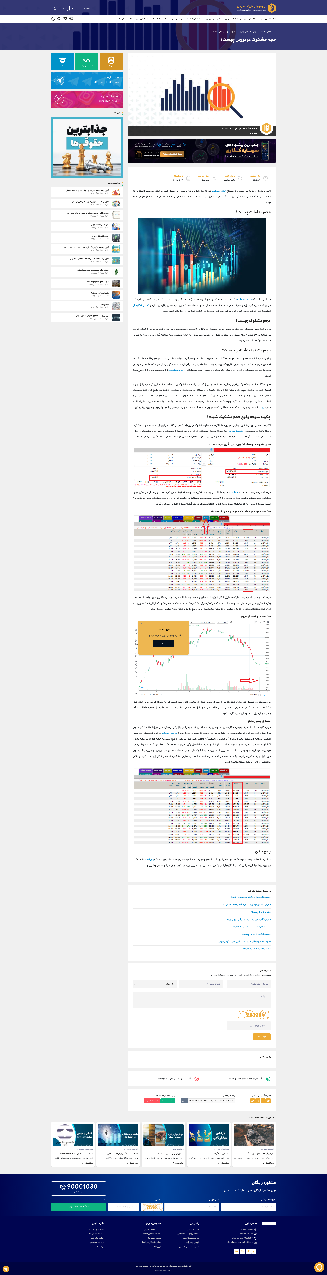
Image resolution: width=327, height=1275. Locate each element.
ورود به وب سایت (96, 1229)
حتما (164, 643)
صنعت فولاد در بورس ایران (81, 1154)
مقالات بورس (258, 31)
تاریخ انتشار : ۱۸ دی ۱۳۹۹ (177, 1149)
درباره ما (120, 19)
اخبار (178, 19)
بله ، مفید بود (168, 1101)
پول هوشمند (176, 370)
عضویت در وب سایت (95, 1234)
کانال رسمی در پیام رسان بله (187, 1247)
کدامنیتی (159, 1199)
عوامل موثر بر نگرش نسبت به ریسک (213, 1154)
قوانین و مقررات (192, 1242)
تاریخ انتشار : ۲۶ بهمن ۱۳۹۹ (130, 1149)
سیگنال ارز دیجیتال (194, 19)
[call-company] (71, 19)
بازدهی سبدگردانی (265, 1154)
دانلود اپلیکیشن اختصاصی (188, 1234)
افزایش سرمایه (169, 733)
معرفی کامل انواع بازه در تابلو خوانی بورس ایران (249, 919)
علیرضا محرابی (235, 431)
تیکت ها (100, 1247)
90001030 (82, 1187)
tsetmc (234, 492)
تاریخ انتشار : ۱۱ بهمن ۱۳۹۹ (266, 1149)
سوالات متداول (193, 1229)
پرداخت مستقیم (97, 1242)
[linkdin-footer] (236, 1251)
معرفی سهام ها (154, 1238)
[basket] (65, 19)
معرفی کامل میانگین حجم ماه (257, 949)
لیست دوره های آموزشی (151, 1234)
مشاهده (270, 1163)
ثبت (104, 1199)
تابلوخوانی (244, 31)
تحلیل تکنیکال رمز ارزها (151, 1242)
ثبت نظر (262, 1037)
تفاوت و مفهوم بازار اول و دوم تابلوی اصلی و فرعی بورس (244, 942)
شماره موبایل (214, 1199)
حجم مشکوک (219, 191)
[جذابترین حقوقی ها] (87, 147)
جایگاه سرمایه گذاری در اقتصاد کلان (168, 1154)
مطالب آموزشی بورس (152, 1229)
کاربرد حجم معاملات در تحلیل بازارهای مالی (251, 927)
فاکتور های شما (97, 1238)
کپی (184, 1101)
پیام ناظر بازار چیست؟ (261, 912)
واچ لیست (148, 860)
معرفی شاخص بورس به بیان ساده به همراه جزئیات (247, 905)
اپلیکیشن (157, 19)
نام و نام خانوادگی (268, 1199)
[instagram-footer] (242, 1251)
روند (262, 407)
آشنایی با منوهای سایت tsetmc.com (121, 1154)
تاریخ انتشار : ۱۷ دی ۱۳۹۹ (222, 1149)
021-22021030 (246, 1234)
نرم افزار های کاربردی (191, 1238)
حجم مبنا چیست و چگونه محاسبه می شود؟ (251, 897)
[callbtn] (6, 1269)
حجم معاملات (244, 300)
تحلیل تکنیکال (141, 305)
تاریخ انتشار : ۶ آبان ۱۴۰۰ (86, 1149)
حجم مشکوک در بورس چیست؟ (256, 934)
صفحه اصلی (270, 19)
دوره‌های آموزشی (252, 19)
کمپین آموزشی (142, 19)
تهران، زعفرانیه (247, 1229)
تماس (130, 19)
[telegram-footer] (253, 1251)
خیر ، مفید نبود (151, 1101)
